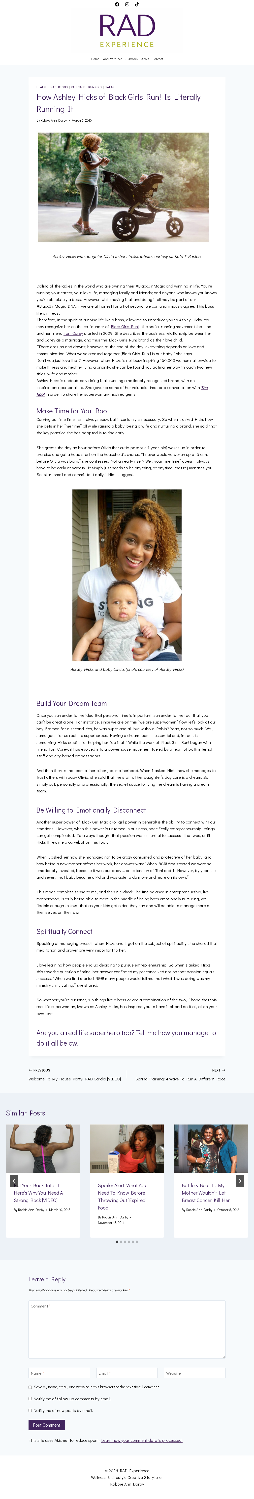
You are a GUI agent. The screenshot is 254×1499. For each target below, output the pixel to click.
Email (104, 1373)
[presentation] (43, 1148)
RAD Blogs (59, 87)
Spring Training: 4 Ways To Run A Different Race (180, 1075)
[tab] (117, 1242)
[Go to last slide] (14, 1181)
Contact (158, 58)
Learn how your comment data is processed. (142, 1440)
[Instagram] (127, 4)
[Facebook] (117, 4)
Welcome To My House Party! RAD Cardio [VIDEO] (75, 1075)
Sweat (109, 87)
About (145, 58)
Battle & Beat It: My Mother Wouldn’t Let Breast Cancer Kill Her (206, 1192)
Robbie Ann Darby (54, 120)
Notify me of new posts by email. (63, 1410)
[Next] (240, 1181)
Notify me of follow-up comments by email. (72, 1399)
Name (37, 1373)
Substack (132, 58)
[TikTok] (136, 4)
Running (94, 87)
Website (173, 1373)
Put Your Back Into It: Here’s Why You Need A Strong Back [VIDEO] (38, 1192)
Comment (41, 1306)
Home (95, 58)
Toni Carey (73, 333)
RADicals (78, 87)
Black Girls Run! (125, 326)
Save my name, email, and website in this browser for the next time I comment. (97, 1387)
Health (42, 87)
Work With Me (112, 58)
